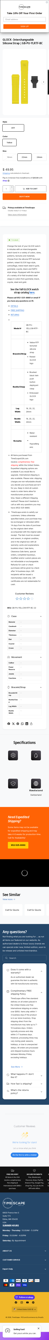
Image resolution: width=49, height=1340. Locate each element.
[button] (24, 616)
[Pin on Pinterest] (17, 723)
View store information (17, 215)
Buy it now (24, 196)
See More (15, 1066)
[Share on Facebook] (8, 723)
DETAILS (14, 306)
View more (8, 899)
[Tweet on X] (13, 723)
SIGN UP (25, 26)
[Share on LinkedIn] (26, 723)
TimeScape (16, 1317)
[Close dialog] (47, 2)
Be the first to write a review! (24, 1155)
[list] (24, 774)
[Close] (38, 1328)
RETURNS (15, 315)
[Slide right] (43, 82)
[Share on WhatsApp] (22, 723)
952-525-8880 (18, 845)
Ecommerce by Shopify (35, 1317)
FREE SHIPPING (17, 310)
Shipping (6, 173)
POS (22, 1317)
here (31, 292)
